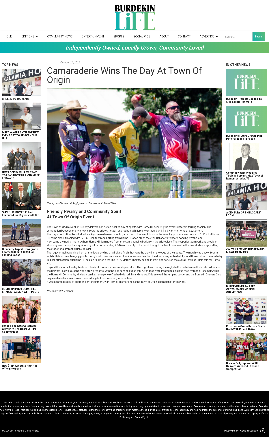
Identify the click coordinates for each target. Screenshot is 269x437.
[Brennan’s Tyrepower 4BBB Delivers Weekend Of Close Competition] (246, 347)
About (164, 36)
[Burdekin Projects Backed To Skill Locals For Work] (246, 82)
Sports (118, 36)
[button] (30, 36)
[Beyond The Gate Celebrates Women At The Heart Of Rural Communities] (21, 309)
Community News (60, 36)
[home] (134, 18)
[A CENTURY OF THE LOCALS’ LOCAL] (246, 196)
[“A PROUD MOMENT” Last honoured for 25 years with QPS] (21, 196)
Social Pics (141, 36)
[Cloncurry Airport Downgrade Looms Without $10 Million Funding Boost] (21, 233)
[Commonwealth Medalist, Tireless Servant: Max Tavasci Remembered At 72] (246, 156)
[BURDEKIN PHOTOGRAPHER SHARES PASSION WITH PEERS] (21, 272)
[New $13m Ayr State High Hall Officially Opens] (21, 349)
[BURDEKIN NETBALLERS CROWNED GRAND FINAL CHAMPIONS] (246, 270)
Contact (184, 36)
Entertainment (93, 36)
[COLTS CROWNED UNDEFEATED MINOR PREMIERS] (246, 233)
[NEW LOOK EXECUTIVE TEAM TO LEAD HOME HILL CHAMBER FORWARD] (21, 156)
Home (8, 36)
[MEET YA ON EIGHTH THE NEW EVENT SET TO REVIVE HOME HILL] (21, 116)
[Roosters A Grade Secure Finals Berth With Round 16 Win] (246, 310)
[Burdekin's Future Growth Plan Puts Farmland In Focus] (246, 119)
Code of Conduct (249, 430)
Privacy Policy (231, 430)
